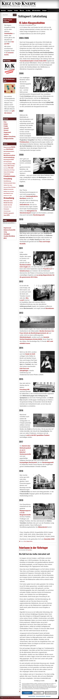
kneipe (11, 193)
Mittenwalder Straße (8, 200)
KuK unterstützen (36, 10)
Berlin (13, 147)
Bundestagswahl (38, 215)
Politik (6, 126)
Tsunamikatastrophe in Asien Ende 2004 (33, 61)
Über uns (22, 10)
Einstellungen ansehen (50, 692)
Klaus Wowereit (7, 193)
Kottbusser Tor (6, 195)
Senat (5, 215)
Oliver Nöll (10, 204)
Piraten (10, 206)
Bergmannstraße (7, 147)
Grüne (13, 183)
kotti (11, 195)
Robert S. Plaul (33, 25)
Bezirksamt (9, 149)
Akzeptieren (27, 692)
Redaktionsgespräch (9, 213)
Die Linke (10, 167)
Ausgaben (10, 10)
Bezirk (5, 149)
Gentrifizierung (7, 181)
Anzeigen (44, 10)
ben (31, 550)
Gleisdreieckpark (25, 337)
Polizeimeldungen (7, 211)
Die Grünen (6, 167)
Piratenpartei (6, 208)
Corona (12, 165)
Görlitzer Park (6, 185)
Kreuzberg (9, 198)
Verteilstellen (8, 33)
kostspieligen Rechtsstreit (28, 462)
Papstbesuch (47, 269)
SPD (8, 215)
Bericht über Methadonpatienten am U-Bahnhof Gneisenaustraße (25, 450)
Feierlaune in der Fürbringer (33, 547)
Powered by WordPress (18, 697)
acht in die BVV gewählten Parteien (38, 435)
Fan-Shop (28, 10)
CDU (8, 165)
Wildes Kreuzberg (9, 136)
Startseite (3, 10)
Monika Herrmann (8, 202)
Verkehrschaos (25, 271)
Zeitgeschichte (29, 541)
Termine (16, 10)
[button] (56, 680)
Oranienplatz (6, 206)
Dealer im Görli (30, 354)
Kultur (6, 124)
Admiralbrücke (24, 204)
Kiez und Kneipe (11, 191)
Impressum (48, 696)
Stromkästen (49, 308)
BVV (12, 159)
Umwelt (6, 128)
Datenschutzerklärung (40, 696)
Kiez (25, 541)
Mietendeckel (42, 527)
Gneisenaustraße (8, 183)
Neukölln (5, 204)
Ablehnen (38, 692)
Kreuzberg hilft (24, 389)
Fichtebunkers (24, 142)
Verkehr (6, 134)
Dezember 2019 (49, 539)
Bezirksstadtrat (7, 153)
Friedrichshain (7, 174)
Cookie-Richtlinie (31, 696)
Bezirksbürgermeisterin (9, 151)
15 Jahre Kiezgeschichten (32, 23)
